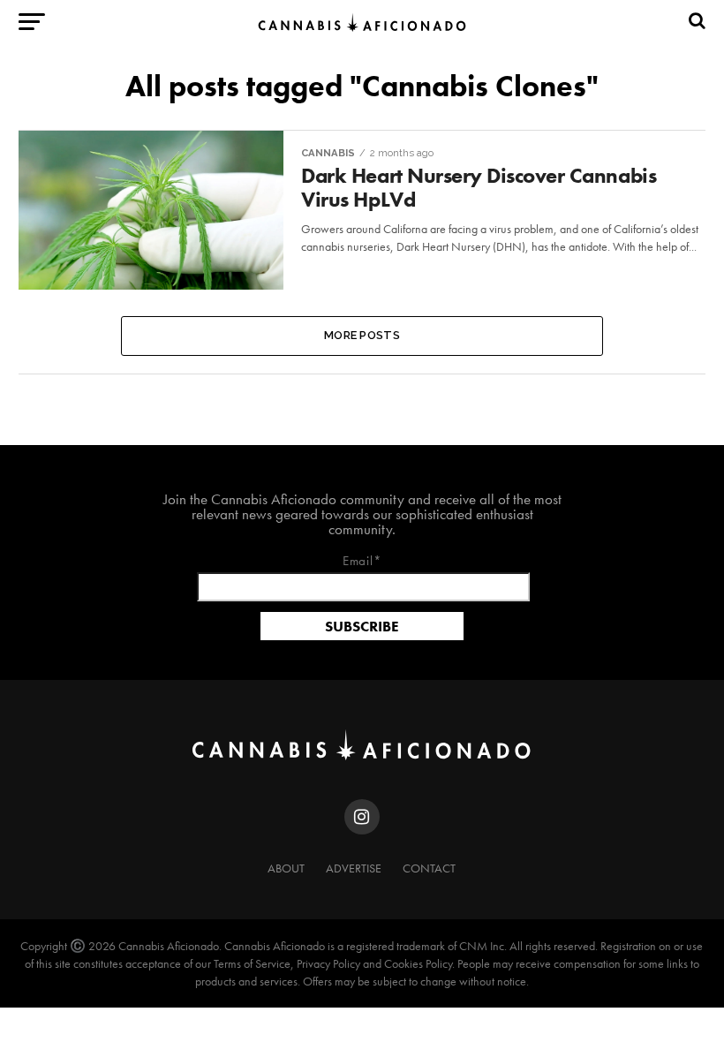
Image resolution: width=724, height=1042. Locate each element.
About (286, 868)
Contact (429, 868)
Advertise (353, 868)
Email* (362, 562)
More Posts (362, 335)
